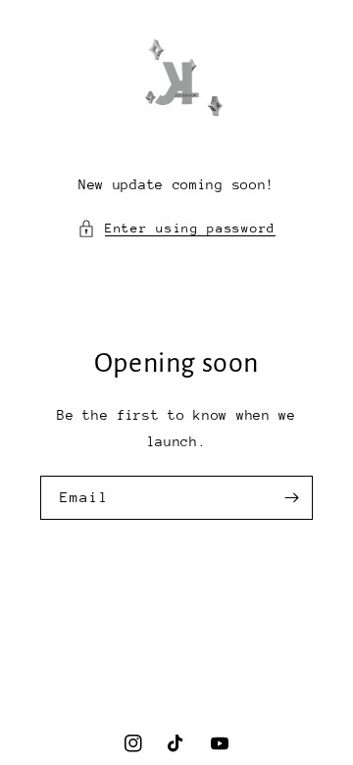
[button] (176, 228)
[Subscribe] (291, 498)
